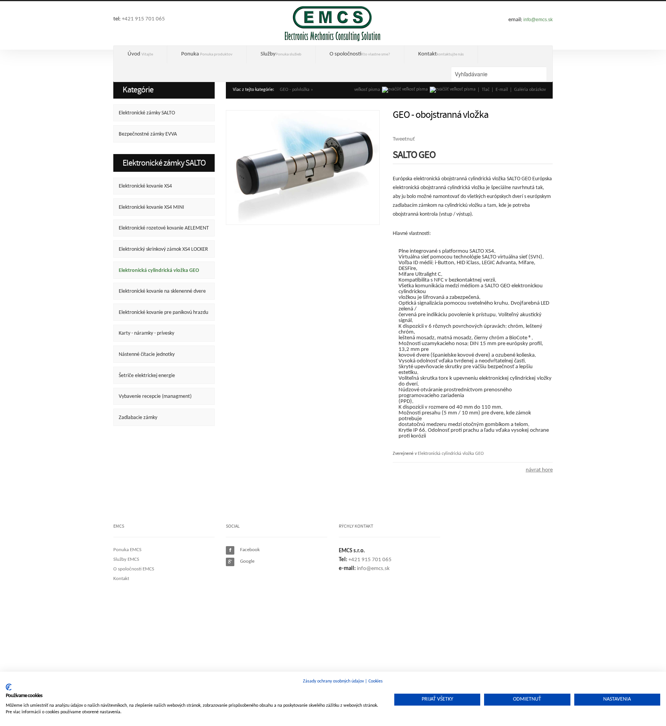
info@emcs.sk (538, 19)
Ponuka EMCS (127, 549)
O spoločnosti (360, 54)
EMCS (333, 23)
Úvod (140, 54)
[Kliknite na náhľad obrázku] (302, 168)
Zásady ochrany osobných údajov (333, 681)
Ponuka (206, 54)
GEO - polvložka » (296, 89)
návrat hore (539, 470)
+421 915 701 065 (143, 19)
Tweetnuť (404, 139)
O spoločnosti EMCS (133, 569)
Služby (281, 54)
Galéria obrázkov (530, 89)
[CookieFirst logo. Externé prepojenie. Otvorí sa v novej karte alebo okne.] (9, 687)
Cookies (375, 681)
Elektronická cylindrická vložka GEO (451, 453)
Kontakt (441, 54)
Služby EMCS (126, 559)
